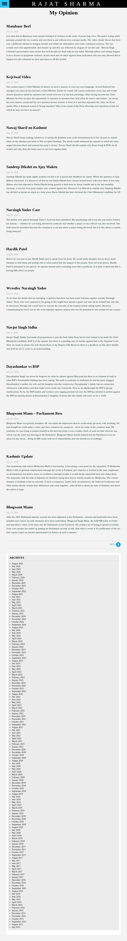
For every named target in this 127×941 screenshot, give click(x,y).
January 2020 (17, 780)
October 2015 (18, 919)
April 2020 (16, 772)
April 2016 (16, 902)
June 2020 (16, 766)
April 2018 (16, 835)
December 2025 (19, 583)
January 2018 (17, 844)
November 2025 (19, 586)
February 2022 (18, 711)
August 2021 (17, 727)
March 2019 (17, 808)
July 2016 (16, 894)
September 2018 (19, 824)
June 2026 (16, 569)
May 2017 (16, 866)
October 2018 (18, 822)
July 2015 (16, 927)
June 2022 (16, 699)
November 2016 (19, 883)
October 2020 (18, 755)
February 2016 (18, 908)
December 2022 (19, 683)
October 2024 (18, 622)
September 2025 (19, 591)
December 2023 (19, 650)
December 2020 (19, 749)
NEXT (113, 544)
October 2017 (18, 852)
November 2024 (19, 619)
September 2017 (19, 855)
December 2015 (19, 913)
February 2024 (18, 644)
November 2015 (19, 916)
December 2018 (19, 816)
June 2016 (16, 897)
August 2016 (17, 891)
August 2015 (17, 924)
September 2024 (19, 625)
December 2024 (19, 616)
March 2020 (17, 774)
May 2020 (16, 769)
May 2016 (16, 899)
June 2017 (16, 863)
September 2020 (19, 758)
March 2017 (17, 872)
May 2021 (16, 736)
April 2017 (16, 869)
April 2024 (16, 638)
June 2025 (16, 600)
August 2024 (17, 627)
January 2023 (17, 680)
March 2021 (17, 741)
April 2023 (16, 672)
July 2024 (16, 630)
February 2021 (18, 744)
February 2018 (18, 841)
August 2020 (17, 761)
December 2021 (19, 716)
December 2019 (19, 783)
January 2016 (17, 910)
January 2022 (17, 713)
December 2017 (19, 847)
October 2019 (18, 788)
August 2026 (17, 563)
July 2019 (16, 797)
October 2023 (18, 655)
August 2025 (17, 594)
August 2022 (17, 694)
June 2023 (16, 666)
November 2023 (19, 652)
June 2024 (16, 633)
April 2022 (16, 705)
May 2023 (16, 669)
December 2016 (19, 880)
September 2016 (19, 888)
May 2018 (16, 833)
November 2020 (19, 752)
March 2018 (17, 838)
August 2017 (17, 858)
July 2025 (16, 597)
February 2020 (18, 777)
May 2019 (16, 802)
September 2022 (19, 691)
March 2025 (17, 608)
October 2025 (18, 588)
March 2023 (17, 674)
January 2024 (17, 647)
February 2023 (18, 677)
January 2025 (17, 613)
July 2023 (16, 663)
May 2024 (16, 636)
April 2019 (16, 805)
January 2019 (17, 813)
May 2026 (16, 572)
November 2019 (19, 786)
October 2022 (18, 688)
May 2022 (16, 702)
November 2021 (19, 719)
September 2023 (19, 658)
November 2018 (19, 819)
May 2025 (16, 602)
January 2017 (17, 877)
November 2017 (19, 849)
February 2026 (18, 577)
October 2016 (18, 885)
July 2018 (16, 830)
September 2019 (19, 791)
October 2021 (18, 722)
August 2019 (17, 794)
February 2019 (18, 810)
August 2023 (17, 661)
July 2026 (16, 566)
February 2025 (18, 611)
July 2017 (16, 860)
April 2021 (16, 738)
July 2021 (16, 730)
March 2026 (17, 575)
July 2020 (16, 763)
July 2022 (16, 697)
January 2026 (17, 580)
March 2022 (17, 708)
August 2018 (17, 827)
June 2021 (16, 733)
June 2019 (16, 799)
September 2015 (19, 921)
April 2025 (16, 605)
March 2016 (17, 905)
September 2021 (19, 724)
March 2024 (17, 641)
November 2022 (19, 686)
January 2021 (17, 747)
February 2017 (18, 874)
